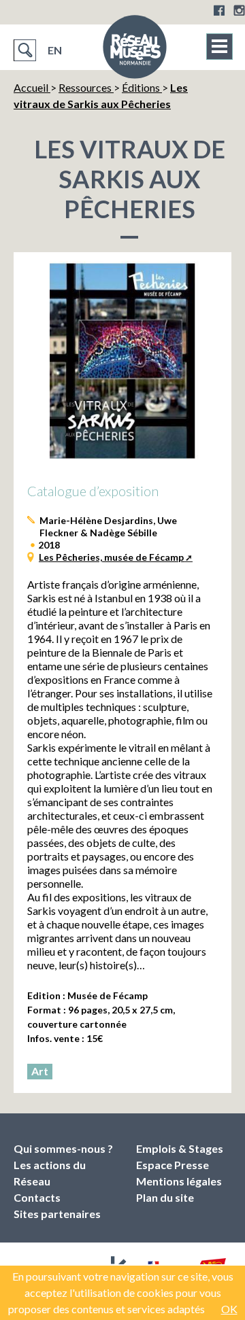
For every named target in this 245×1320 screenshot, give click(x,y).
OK (229, 1308)
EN (55, 50)
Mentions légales (179, 1181)
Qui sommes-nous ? (63, 1148)
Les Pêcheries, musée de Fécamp (111, 557)
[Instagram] (239, 10)
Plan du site (165, 1197)
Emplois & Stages (179, 1148)
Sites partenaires (57, 1213)
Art (39, 1070)
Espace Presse (172, 1164)
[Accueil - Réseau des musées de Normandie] (134, 51)
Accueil (32, 87)
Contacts (37, 1197)
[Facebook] (219, 10)
